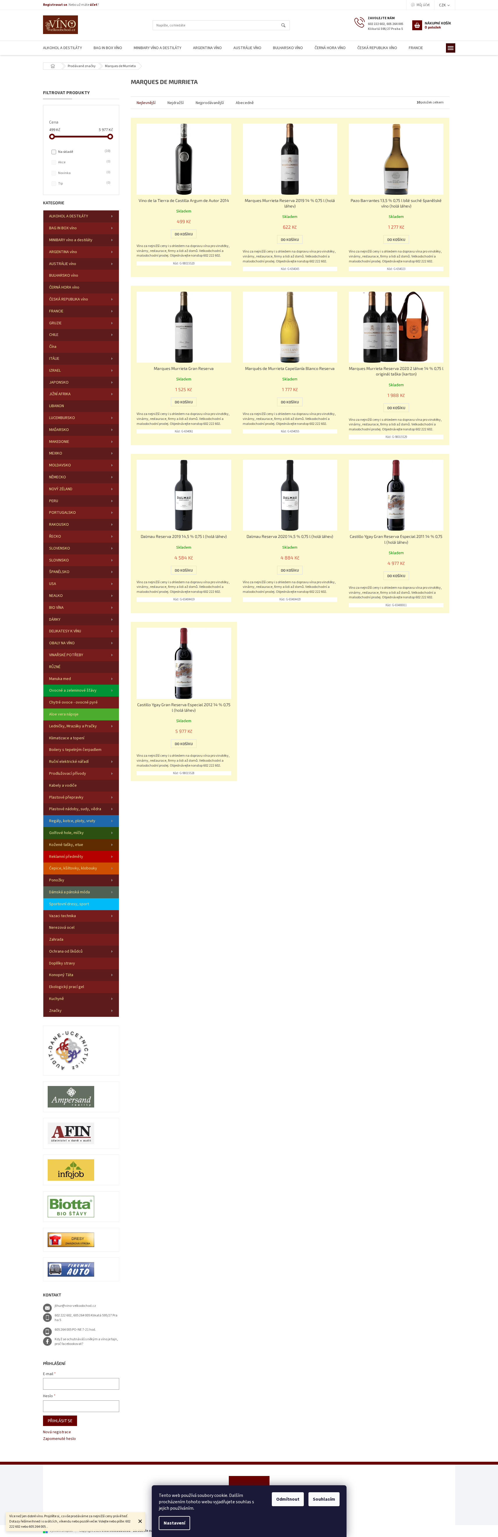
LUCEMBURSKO (62, 418)
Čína (52, 347)
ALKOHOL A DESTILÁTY (68, 216)
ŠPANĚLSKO (59, 572)
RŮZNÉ (54, 667)
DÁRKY (54, 619)
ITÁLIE (54, 359)
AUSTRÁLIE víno (62, 264)
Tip (83, 183)
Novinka (83, 173)
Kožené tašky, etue (66, 845)
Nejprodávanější (210, 103)
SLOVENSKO (59, 548)
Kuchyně (56, 999)
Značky (55, 1011)
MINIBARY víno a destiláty (70, 240)
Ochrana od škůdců (66, 951)
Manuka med (60, 679)
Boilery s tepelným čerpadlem (75, 750)
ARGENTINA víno (63, 252)
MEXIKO (55, 453)
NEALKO (56, 596)
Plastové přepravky (66, 797)
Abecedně (245, 103)
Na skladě (83, 151)
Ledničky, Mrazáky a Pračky (73, 726)
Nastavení (174, 1523)
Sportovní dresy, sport (69, 904)
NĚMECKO (57, 477)
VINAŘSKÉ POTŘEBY (66, 655)
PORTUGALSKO (62, 513)
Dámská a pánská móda (69, 892)
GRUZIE (55, 323)
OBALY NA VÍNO (62, 643)
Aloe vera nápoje (63, 714)
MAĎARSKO (59, 430)
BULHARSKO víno (63, 275)
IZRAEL (55, 370)
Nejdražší (175, 103)
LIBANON (56, 406)
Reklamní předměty (66, 857)
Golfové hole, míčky (66, 833)
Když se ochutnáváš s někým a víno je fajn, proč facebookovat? (86, 1342)
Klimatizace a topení (66, 738)
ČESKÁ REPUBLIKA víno (68, 299)
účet (93, 4)
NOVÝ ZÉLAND (60, 489)
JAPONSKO (59, 382)
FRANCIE (56, 311)
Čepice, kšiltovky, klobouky (73, 868)
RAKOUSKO (59, 524)
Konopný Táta (61, 975)
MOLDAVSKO (60, 465)
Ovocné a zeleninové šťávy (73, 690)
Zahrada (56, 939)
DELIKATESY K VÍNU (65, 631)
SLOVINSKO (59, 560)
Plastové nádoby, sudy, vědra (75, 809)
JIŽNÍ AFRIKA (60, 394)
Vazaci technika (62, 916)
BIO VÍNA (56, 608)
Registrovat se (55, 4)
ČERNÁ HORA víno (64, 287)
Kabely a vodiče (63, 785)
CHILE (53, 335)
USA (52, 584)
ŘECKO (55, 536)
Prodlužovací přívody (67, 773)
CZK (443, 5)
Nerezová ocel (61, 928)
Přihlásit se (60, 1420)
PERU (53, 501)
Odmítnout (287, 1499)
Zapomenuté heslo (59, 1439)
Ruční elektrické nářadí (69, 762)
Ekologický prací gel (66, 987)
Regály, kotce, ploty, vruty (72, 821)
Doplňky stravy (62, 963)
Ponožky (56, 880)
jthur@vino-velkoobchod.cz (75, 1305)
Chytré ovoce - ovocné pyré (73, 702)
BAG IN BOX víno (63, 228)
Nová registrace (57, 1432)
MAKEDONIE (59, 442)
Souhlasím (324, 1499)
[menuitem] (62, 48)
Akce (83, 162)
